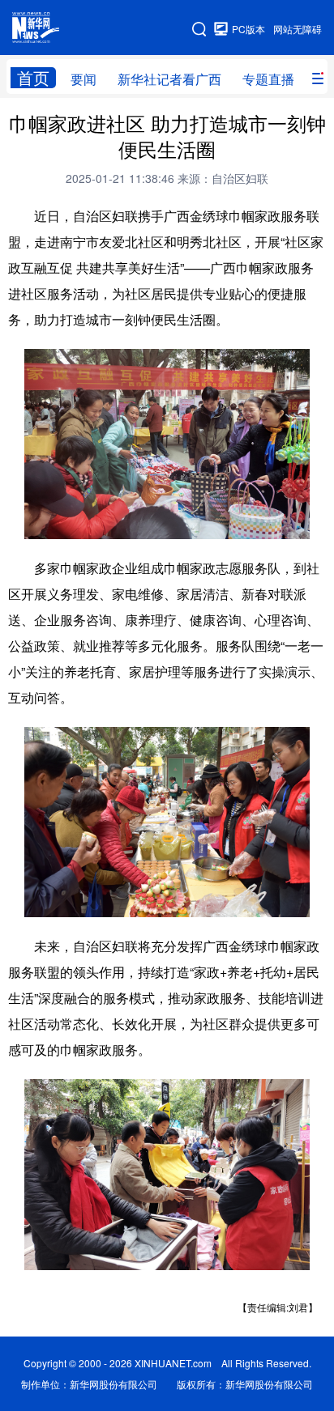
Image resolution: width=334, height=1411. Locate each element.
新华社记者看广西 (169, 79)
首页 (33, 77)
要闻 (83, 79)
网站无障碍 (297, 29)
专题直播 (268, 79)
